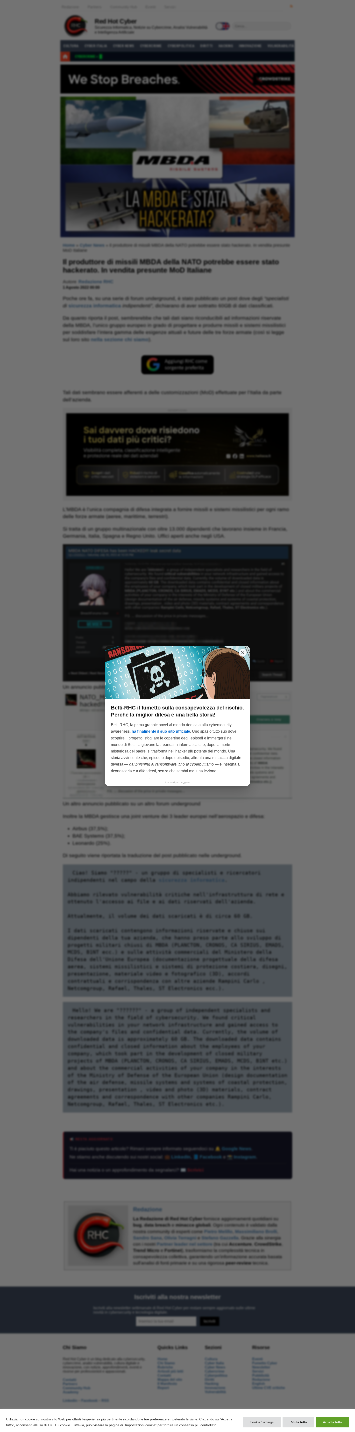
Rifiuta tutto (298, 1422)
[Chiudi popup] (243, 653)
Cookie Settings (262, 1422)
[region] (177, 1420)
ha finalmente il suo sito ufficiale (161, 731)
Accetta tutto (332, 1422)
